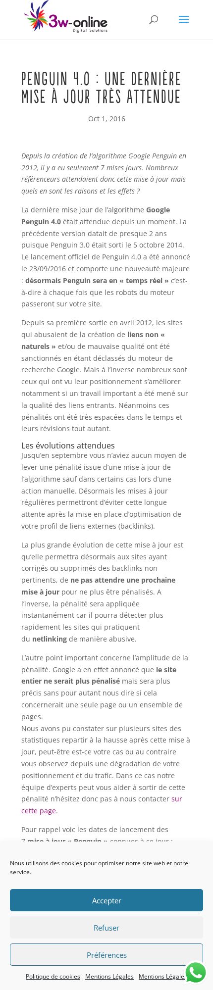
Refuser (106, 928)
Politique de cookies (53, 976)
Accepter (106, 900)
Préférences (107, 955)
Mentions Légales (109, 976)
